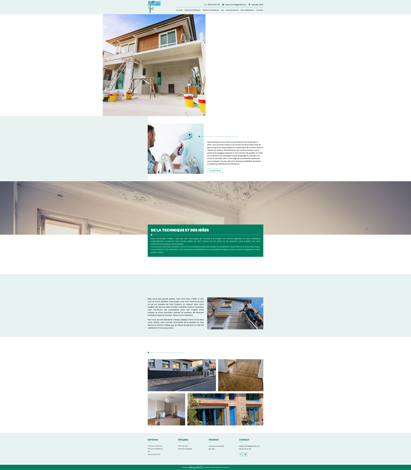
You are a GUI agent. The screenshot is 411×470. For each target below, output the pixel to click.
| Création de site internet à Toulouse (216, 467)
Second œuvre (232, 10)
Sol (222, 10)
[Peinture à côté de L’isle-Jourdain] (240, 390)
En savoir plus (215, 170)
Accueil (179, 10)
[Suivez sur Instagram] (245, 454)
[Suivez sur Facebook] (241, 454)
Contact (259, 10)
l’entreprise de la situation (184, 322)
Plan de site (183, 446)
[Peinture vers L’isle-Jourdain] (166, 425)
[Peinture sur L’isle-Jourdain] (235, 329)
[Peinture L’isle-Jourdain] (176, 173)
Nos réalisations (247, 10)
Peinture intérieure (192, 10)
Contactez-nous (42, 95)
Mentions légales (185, 449)
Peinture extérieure (211, 10)
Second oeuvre (154, 454)
